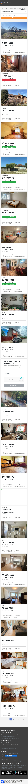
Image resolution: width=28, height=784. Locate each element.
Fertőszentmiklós (6, 442)
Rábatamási (5, 175)
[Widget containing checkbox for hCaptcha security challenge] (14, 379)
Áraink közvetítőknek (6, 747)
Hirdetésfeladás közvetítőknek (8, 748)
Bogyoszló (4, 474)
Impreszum (13, 780)
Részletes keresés (14, 21)
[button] (2, 781)
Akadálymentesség (4, 782)
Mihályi (3, 312)
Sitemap (9, 782)
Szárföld (4, 108)
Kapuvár (4, 409)
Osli (3, 41)
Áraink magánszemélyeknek (8, 736)
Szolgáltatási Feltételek (20, 780)
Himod (3, 345)
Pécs (3, 605)
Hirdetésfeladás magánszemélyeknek (10, 738)
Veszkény (4, 573)
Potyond (4, 245)
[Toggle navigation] (25, 3)
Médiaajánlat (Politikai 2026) (17, 781)
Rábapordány (5, 73)
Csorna (3, 277)
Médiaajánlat (8, 781)
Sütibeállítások (14, 782)
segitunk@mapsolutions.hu (11, 753)
